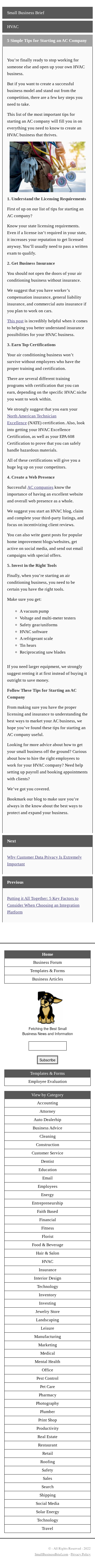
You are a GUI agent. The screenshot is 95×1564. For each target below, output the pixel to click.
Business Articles (47, 979)
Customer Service (47, 1153)
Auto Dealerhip (47, 1119)
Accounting (47, 1103)
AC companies (40, 487)
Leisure (47, 1328)
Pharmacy (47, 1395)
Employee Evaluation (47, 1081)
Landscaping (47, 1319)
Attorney (47, 1111)
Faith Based (47, 1211)
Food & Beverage (47, 1244)
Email (47, 1178)
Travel (47, 1528)
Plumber (47, 1411)
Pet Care (47, 1386)
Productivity (47, 1428)
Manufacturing (47, 1336)
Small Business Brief (25, 12)
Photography (47, 1403)
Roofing (47, 1461)
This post (15, 321)
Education (48, 1169)
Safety (47, 1470)
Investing (47, 1303)
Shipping (48, 1495)
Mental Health (47, 1361)
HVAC (12, 26)
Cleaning (48, 1136)
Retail (47, 1453)
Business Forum (47, 962)
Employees (48, 1186)
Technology (47, 1286)
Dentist (47, 1161)
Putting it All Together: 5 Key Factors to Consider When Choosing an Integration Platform (43, 905)
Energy (47, 1194)
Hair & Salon (47, 1253)
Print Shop (47, 1420)
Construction (47, 1144)
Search (48, 1486)
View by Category (47, 1094)
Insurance (47, 1269)
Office (47, 1370)
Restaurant (47, 1445)
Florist (47, 1236)
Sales (47, 1478)
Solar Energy (47, 1511)
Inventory (47, 1294)
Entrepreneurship (47, 1203)
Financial (47, 1219)
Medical (47, 1353)
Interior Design (47, 1278)
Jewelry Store (47, 1311)
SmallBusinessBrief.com (51, 1554)
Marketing (47, 1345)
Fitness (47, 1228)
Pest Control (47, 1378)
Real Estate (47, 1436)
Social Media (47, 1503)
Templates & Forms (47, 970)
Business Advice (47, 1128)
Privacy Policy (81, 1554)
